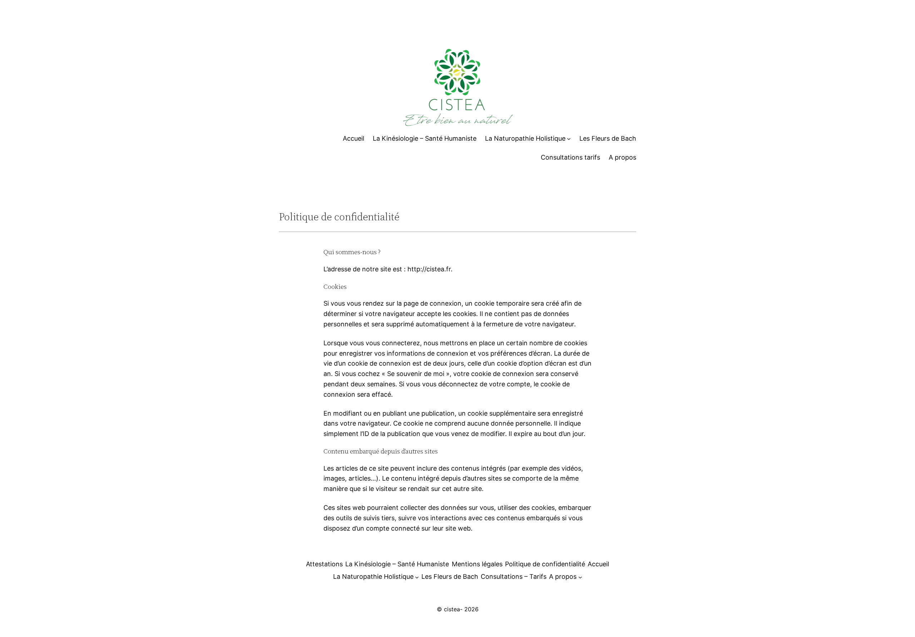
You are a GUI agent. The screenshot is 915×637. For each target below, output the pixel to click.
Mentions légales (477, 564)
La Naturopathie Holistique (373, 576)
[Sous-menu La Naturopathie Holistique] (569, 139)
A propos (563, 576)
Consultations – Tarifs (513, 576)
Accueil (598, 564)
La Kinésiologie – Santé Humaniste (397, 564)
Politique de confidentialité (545, 564)
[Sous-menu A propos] (580, 577)
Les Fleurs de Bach (449, 576)
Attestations (324, 564)
